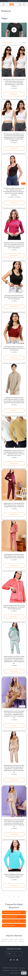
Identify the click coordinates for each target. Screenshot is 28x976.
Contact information (14, 973)
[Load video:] (14, 30)
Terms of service (14, 970)
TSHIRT (15, 941)
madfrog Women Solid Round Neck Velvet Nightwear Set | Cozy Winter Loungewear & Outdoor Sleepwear (14, 556)
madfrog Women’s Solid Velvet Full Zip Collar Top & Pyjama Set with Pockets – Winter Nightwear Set (14, 607)
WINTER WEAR (21, 941)
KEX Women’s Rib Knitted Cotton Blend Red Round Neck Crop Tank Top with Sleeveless (14, 348)
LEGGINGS (21, 939)
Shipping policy (23, 970)
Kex (8, 968)
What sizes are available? (9, 925)
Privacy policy (22, 968)
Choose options (14, 94)
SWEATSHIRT (3, 941)
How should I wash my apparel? (10, 916)
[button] (3, 4)
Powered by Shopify (13, 968)
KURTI (16, 939)
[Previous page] (9, 896)
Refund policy (6, 970)
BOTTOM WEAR (4, 939)
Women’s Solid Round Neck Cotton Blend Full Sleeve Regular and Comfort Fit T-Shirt (14, 875)
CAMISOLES (11, 939)
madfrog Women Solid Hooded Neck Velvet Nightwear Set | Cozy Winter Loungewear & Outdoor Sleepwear (14, 504)
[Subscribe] (14, 954)
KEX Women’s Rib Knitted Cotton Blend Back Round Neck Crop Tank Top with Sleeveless (14, 297)
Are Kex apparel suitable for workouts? (12, 912)
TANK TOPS (10, 941)
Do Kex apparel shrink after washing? (11, 921)
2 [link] (18, 896)
